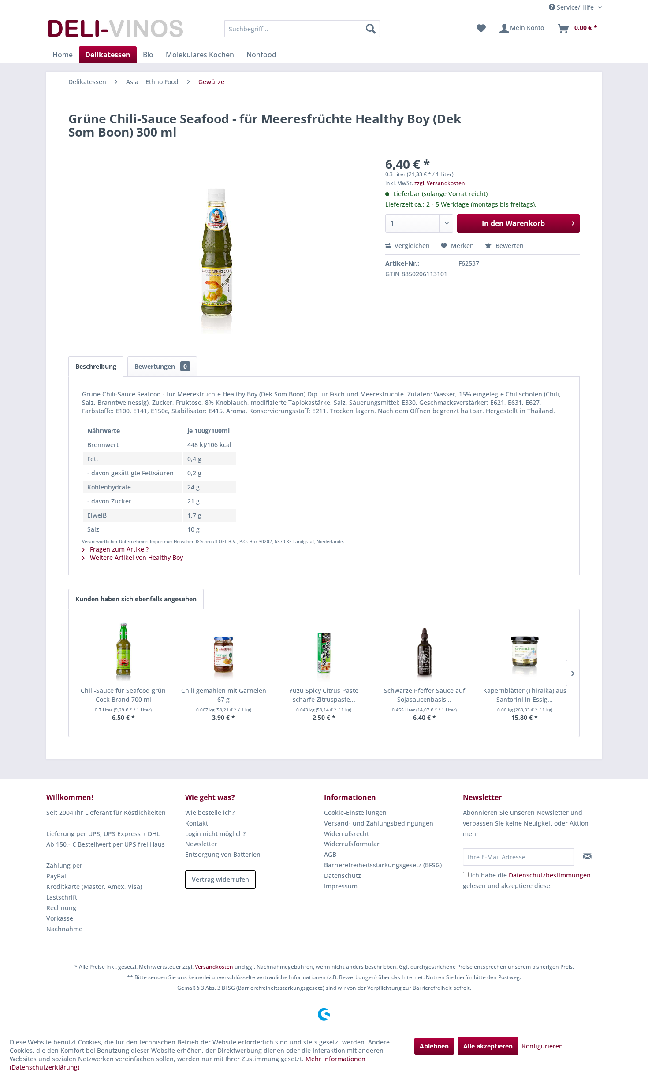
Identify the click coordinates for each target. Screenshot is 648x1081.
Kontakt (196, 823)
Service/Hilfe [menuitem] (575, 7)
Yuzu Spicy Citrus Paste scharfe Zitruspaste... (323, 694)
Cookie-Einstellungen (355, 812)
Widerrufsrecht (346, 833)
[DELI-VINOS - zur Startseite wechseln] (114, 31)
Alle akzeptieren (488, 1046)
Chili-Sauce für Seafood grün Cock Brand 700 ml (123, 694)
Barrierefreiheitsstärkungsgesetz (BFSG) (383, 865)
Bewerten (509, 245)
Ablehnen (434, 1046)
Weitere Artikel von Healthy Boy (135, 557)
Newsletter (201, 844)
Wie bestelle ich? (210, 812)
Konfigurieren (542, 1046)
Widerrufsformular (352, 844)
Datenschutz (342, 875)
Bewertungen (160, 366)
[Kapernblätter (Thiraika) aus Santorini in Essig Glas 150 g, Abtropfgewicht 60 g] (524, 651)
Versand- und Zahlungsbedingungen (378, 823)
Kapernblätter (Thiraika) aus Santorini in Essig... (524, 694)
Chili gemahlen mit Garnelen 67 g (223, 694)
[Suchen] (370, 28)
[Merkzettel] (481, 28)
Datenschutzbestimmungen (550, 875)
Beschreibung (95, 366)
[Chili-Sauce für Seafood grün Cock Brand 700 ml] (123, 651)
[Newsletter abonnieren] (587, 856)
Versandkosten (214, 966)
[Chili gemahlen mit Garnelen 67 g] (224, 651)
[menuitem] (302, 28)
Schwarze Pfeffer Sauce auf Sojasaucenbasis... (424, 694)
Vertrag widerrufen (220, 879)
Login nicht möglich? (215, 833)
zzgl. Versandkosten (439, 183)
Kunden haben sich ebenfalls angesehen (136, 599)
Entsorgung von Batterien (223, 854)
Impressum (341, 886)
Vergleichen (411, 245)
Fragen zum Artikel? (118, 549)
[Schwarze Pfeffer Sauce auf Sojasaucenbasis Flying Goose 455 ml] (424, 651)
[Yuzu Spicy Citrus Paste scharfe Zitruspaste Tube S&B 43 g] (324, 651)
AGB (330, 854)
